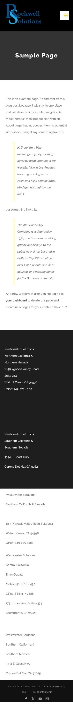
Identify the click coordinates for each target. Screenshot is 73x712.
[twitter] (33, 698)
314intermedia (44, 692)
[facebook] (26, 698)
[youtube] (40, 698)
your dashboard (16, 300)
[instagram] (47, 698)
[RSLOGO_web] (22, 5)
